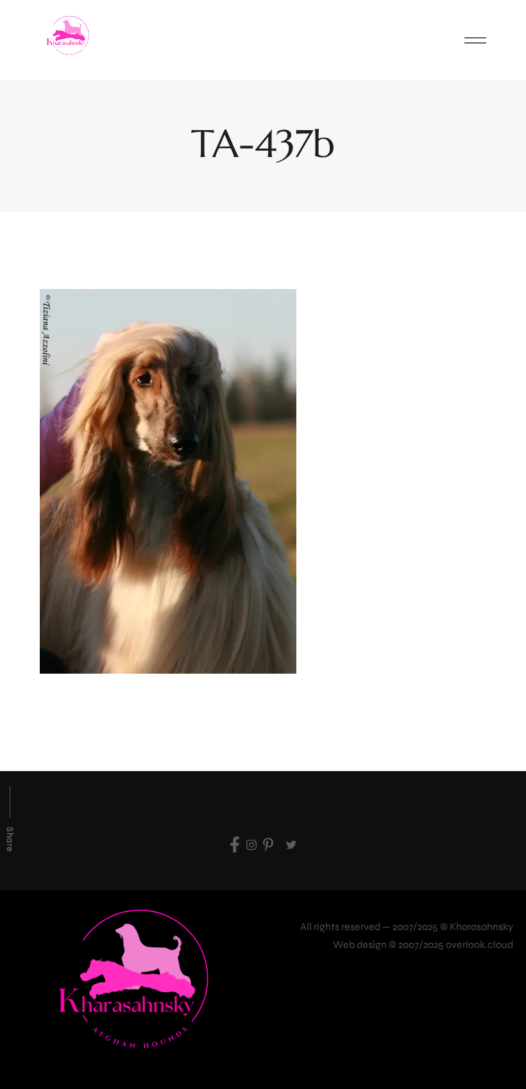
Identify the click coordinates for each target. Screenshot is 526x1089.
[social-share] (235, 844)
